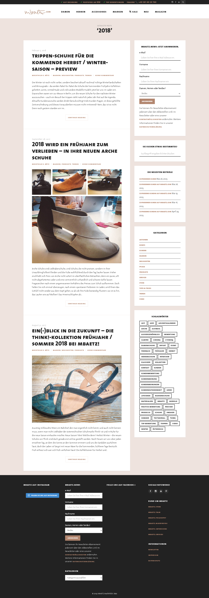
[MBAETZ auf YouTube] (179, 2)
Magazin (160, 11)
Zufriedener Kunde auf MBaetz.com (155, 184)
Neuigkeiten (68, 75)
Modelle (173, 401)
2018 (152, 323)
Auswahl (156, 329)
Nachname (144, 76)
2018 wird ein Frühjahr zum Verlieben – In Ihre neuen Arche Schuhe (74, 151)
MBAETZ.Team (154, 512)
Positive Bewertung (150, 407)
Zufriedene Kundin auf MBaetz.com (155, 193)
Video (141, 299)
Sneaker (170, 412)
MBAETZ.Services (155, 534)
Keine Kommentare (104, 75)
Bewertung (169, 334)
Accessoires (99, 11)
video (175, 424)
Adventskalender (167, 323)
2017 (143, 323)
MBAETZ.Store (154, 507)
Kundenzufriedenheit (151, 390)
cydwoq (169, 340)
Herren (80, 11)
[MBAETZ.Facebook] (150, 491)
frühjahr (159, 351)
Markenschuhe (162, 396)
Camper (145, 340)
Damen (65, 11)
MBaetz (161, 401)
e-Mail (142, 52)
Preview (169, 407)
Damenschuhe (148, 345)
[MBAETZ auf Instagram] (172, 2)
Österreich (158, 429)
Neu (146, 11)
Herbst (172, 351)
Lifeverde (145, 396)
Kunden (142, 250)
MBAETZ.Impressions (157, 529)
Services (142, 277)
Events (142, 245)
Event (173, 345)
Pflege (142, 266)
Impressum (153, 555)
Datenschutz (154, 561)
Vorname (143, 64)
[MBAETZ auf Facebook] (175, 2)
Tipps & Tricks (145, 288)
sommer (145, 418)
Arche (144, 329)
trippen (164, 424)
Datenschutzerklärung (150, 127)
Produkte (79, 75)
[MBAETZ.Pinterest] (166, 491)
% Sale (133, 11)
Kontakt (145, 368)
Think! (173, 418)
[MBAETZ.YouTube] (161, 491)
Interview (164, 357)
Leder (169, 390)
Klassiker (145, 362)
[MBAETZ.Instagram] (156, 491)
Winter (144, 429)
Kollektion (160, 362)
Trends (88, 75)
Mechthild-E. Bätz (40, 75)
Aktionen (143, 239)
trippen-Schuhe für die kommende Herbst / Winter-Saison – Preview (70, 62)
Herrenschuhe (148, 357)
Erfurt (163, 345)
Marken (118, 11)
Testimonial (159, 418)
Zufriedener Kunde (147, 179)
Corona (157, 340)
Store (141, 283)
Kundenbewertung (150, 373)
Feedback (145, 351)
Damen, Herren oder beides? (152, 88)
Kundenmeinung (149, 379)
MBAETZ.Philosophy (157, 518)
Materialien (147, 401)
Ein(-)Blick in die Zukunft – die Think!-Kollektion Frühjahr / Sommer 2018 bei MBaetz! (73, 337)
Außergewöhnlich (150, 334)
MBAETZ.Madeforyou (157, 523)
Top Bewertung (148, 424)
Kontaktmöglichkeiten (150, 119)
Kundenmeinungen (150, 385)
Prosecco (145, 412)
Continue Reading (77, 117)
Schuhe (158, 412)
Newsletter (153, 549)
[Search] (183, 2)
